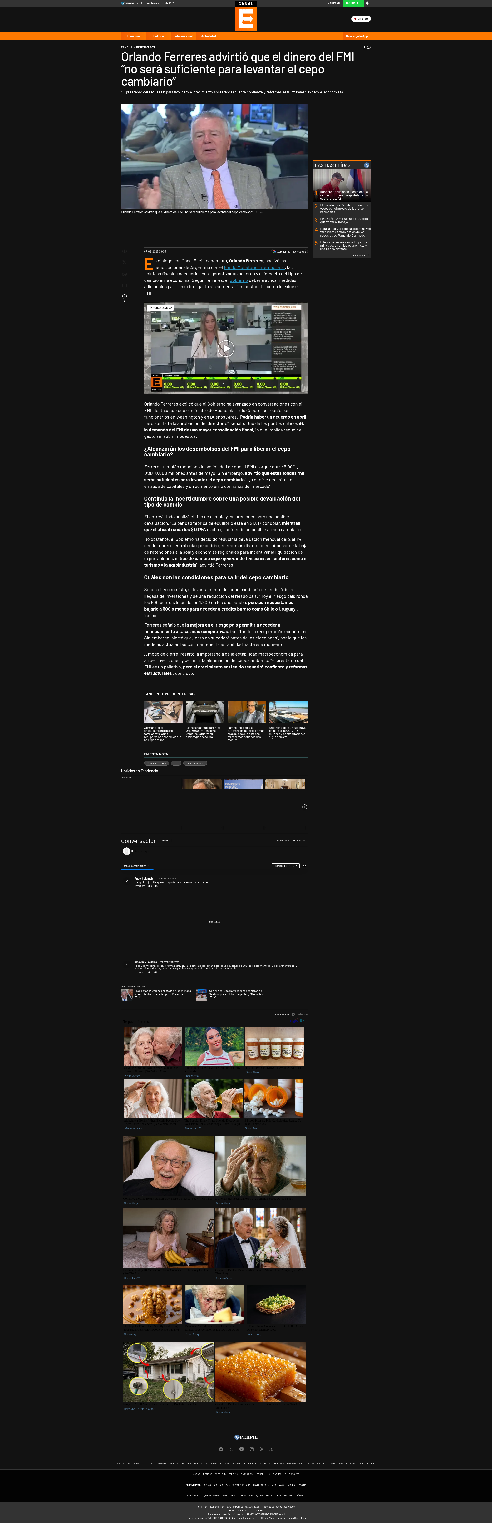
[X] (231, 1449)
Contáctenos (230, 1495)
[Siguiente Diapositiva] (304, 806)
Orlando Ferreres (156, 762)
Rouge (260, 1474)
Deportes (215, 1463)
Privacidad (247, 1495)
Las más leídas (333, 165)
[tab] (137, 866)
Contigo (218, 1485)
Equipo (259, 1495)
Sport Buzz (278, 1485)
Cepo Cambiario (195, 762)
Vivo (352, 1463)
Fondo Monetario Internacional (254, 267)
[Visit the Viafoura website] (299, 1014)
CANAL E (126, 47)
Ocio (226, 1463)
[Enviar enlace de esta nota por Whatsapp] (124, 273)
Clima (204, 1463)
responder (140, 886)
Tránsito (300, 1495)
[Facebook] (221, 1449)
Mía (268, 1474)
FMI (176, 762)
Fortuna (233, 1474)
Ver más (359, 255)
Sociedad (174, 1463)
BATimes (277, 1474)
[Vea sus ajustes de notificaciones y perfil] (367, 3)
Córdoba (236, 1463)
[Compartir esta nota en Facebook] (124, 250)
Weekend (220, 1474)
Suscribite (353, 3)
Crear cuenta (298, 840)
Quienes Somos (212, 1495)
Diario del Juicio (366, 1463)
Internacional (184, 36)
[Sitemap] (271, 1449)
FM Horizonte (292, 1474)
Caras (320, 1463)
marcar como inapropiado (299, 888)
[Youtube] (241, 1449)
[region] (214, 927)
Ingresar (333, 3)
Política (158, 36)
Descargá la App (357, 36)
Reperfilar (250, 1463)
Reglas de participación (279, 1495)
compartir (286, 886)
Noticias (309, 1463)
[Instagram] (252, 1449)
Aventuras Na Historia (238, 1485)
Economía (133, 36)
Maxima (302, 1485)
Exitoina (331, 1463)
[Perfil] (246, 1438)
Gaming (343, 1463)
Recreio (291, 1485)
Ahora (120, 1463)
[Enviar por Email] (124, 285)
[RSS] (261, 1449)
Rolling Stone (261, 1485)
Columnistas (134, 1463)
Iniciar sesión (283, 840)
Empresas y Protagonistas (287, 1463)
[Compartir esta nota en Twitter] (124, 262)
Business (265, 1463)
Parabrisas (247, 1474)
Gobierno (239, 280)
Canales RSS (194, 1495)
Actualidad (208, 36)
